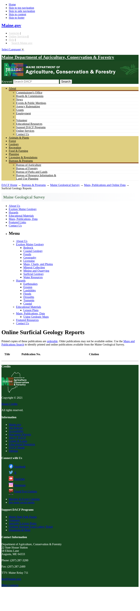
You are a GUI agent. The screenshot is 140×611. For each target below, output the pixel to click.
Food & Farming (18, 150)
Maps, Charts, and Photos (38, 264)
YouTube (19, 479)
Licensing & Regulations (23, 157)
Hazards (13, 212)
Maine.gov (11, 25)
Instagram (20, 485)
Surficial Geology (33, 274)
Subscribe (16, 68)
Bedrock (28, 247)
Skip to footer (16, 17)
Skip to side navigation (22, 11)
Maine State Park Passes (23, 516)
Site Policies (16, 427)
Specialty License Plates (22, 523)
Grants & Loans (18, 441)
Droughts (28, 297)
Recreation (15, 147)
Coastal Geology (33, 251)
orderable (52, 341)
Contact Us (17, 71)
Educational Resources (29, 123)
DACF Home (9, 185)
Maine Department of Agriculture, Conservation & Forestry (57, 57)
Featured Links (17, 222)
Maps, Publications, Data (23, 219)
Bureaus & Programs (21, 160)
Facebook (20, 466)
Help (11, 39)
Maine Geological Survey (65, 185)
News (14, 74)
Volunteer (21, 120)
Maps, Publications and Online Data (105, 185)
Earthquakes (30, 283)
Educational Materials (21, 215)
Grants (20, 109)
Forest (12, 141)
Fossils (27, 254)
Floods (27, 293)
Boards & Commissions (29, 96)
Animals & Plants (19, 137)
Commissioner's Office (29, 92)
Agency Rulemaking (28, 106)
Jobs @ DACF (17, 437)
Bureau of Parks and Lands (31, 171)
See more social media (21, 502)
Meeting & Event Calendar (24, 499)
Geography (29, 257)
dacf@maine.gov (11, 578)
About (12, 88)
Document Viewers (20, 434)
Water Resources (33, 277)
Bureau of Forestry (27, 168)
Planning (14, 154)
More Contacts (9, 585)
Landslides (29, 290)
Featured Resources (27, 320)
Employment (23, 113)
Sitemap (13, 450)
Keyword (6, 81)
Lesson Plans (30, 310)
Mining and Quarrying (36, 270)
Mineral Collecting (34, 267)
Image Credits (9, 403)
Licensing (29, 260)
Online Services (18, 36)
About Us (14, 205)
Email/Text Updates (25, 491)
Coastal (27, 303)
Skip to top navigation (21, 7)
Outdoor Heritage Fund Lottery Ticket (31, 526)
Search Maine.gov (21, 43)
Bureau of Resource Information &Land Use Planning (36, 177)
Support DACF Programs (31, 127)
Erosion (27, 287)
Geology (14, 144)
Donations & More (19, 530)
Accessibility (16, 431)
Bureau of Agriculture (28, 164)
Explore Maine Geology (23, 209)
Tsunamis (28, 300)
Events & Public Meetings (31, 103)
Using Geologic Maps (36, 316)
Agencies (14, 33)
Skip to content (17, 14)
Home (12, 4)
